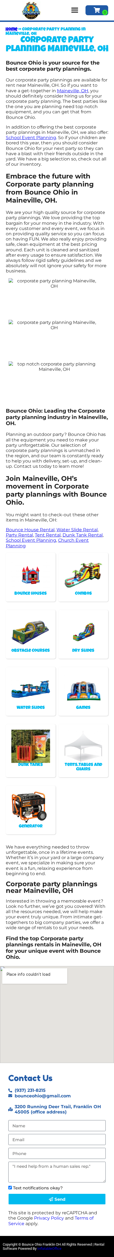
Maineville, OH (72, 90)
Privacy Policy (49, 1218)
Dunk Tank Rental (83, 535)
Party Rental (19, 535)
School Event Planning (31, 137)
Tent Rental (48, 535)
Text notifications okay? (38, 1187)
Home (11, 29)
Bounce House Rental (30, 529)
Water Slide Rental (77, 529)
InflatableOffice (49, 1248)
